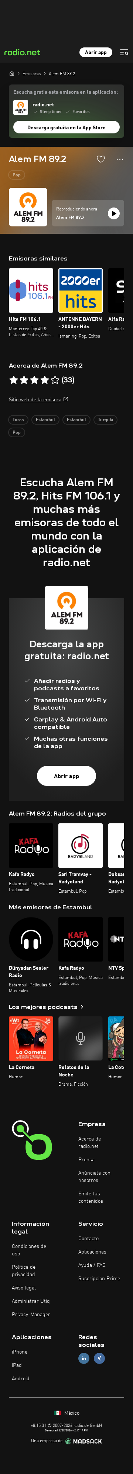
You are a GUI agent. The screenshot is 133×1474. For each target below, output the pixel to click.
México (71, 1413)
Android (21, 1378)
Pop (17, 175)
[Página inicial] (12, 73)
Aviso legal (24, 1288)
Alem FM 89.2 (70, 218)
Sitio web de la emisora (35, 399)
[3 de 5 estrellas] (34, 380)
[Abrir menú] (124, 52)
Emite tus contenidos (90, 1197)
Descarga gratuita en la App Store (66, 127)
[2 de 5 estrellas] (24, 380)
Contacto (88, 1238)
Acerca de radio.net (89, 1142)
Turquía (105, 420)
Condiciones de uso (29, 1250)
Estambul (45, 420)
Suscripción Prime (99, 1278)
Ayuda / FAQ (92, 1265)
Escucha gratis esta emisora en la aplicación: (65, 92)
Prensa (86, 1159)
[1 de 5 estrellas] (13, 380)
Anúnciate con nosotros (94, 1177)
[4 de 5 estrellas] (45, 380)
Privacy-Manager (31, 1314)
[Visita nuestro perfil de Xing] (99, 1358)
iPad (17, 1365)
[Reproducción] (114, 213)
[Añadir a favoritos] (101, 159)
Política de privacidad (23, 1271)
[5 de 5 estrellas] (55, 380)
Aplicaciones (92, 1252)
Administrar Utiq (31, 1301)
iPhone (19, 1352)
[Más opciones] (120, 159)
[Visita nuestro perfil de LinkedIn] (84, 1358)
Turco (18, 420)
